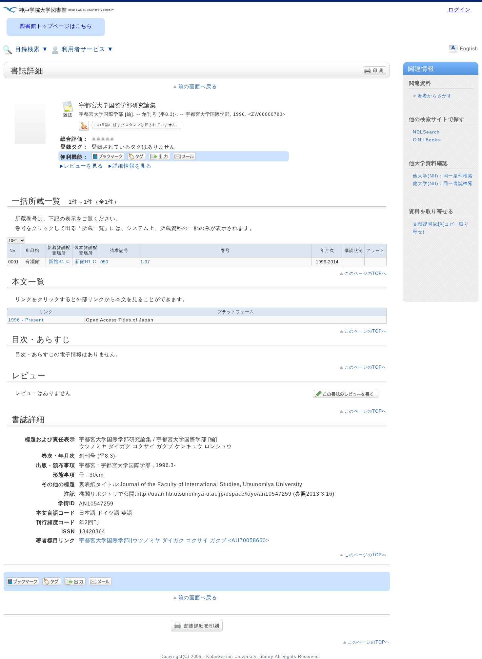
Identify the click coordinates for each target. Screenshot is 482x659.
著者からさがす (434, 95)
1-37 (145, 261)
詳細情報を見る (131, 166)
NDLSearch (426, 131)
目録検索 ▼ (30, 49)
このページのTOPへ (366, 273)
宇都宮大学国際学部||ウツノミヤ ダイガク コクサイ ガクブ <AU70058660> (174, 540)
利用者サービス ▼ (86, 49)
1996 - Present (26, 319)
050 (104, 261)
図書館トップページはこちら (56, 26)
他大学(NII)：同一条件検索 (443, 175)
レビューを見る (83, 166)
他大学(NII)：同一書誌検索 (443, 183)
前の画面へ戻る (197, 86)
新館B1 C (59, 261)
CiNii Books (426, 139)
